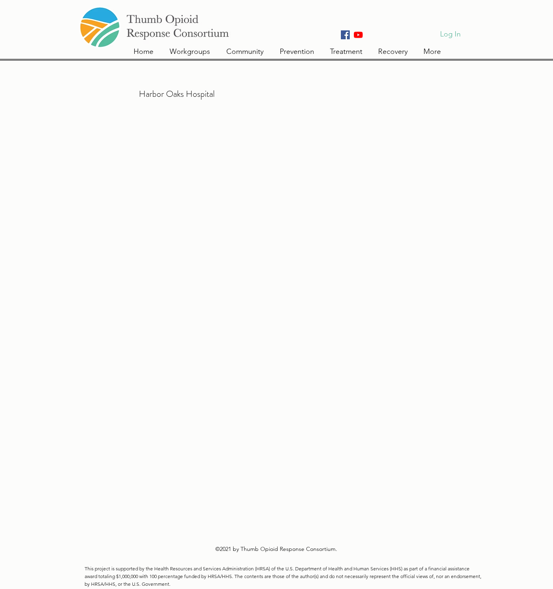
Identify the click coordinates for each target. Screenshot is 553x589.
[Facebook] (345, 34)
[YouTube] (358, 34)
